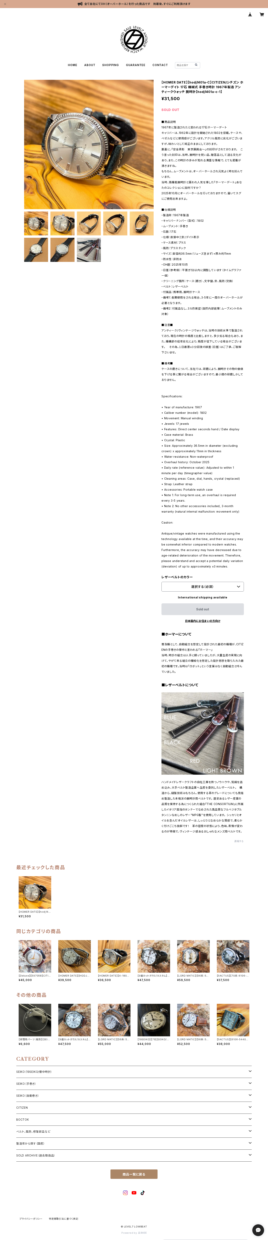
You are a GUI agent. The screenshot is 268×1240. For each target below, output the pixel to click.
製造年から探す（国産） (30, 1143)
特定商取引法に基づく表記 (63, 1218)
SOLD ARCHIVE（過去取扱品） (35, 1155)
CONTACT (160, 65)
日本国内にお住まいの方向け (202, 621)
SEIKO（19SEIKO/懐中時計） (34, 1071)
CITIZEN (22, 1107)
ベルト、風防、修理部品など (33, 1131)
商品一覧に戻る (134, 1174)
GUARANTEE (135, 65)
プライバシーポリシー (31, 1218)
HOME (72, 65)
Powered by (129, 1232)
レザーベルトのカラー (177, 577)
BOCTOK (22, 1119)
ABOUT (89, 65)
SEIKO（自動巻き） (27, 1095)
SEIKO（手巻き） (26, 1083)
